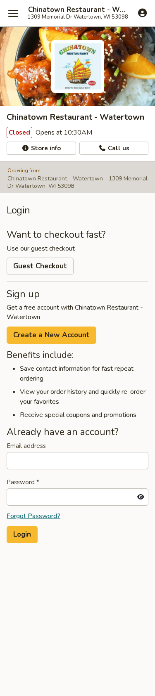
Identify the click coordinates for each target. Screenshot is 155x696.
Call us (117, 148)
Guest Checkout (40, 266)
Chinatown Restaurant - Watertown (77, 10)
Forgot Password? (33, 516)
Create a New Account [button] (51, 335)
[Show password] (140, 497)
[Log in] (142, 12)
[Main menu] (13, 13)
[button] (22, 534)
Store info (45, 148)
